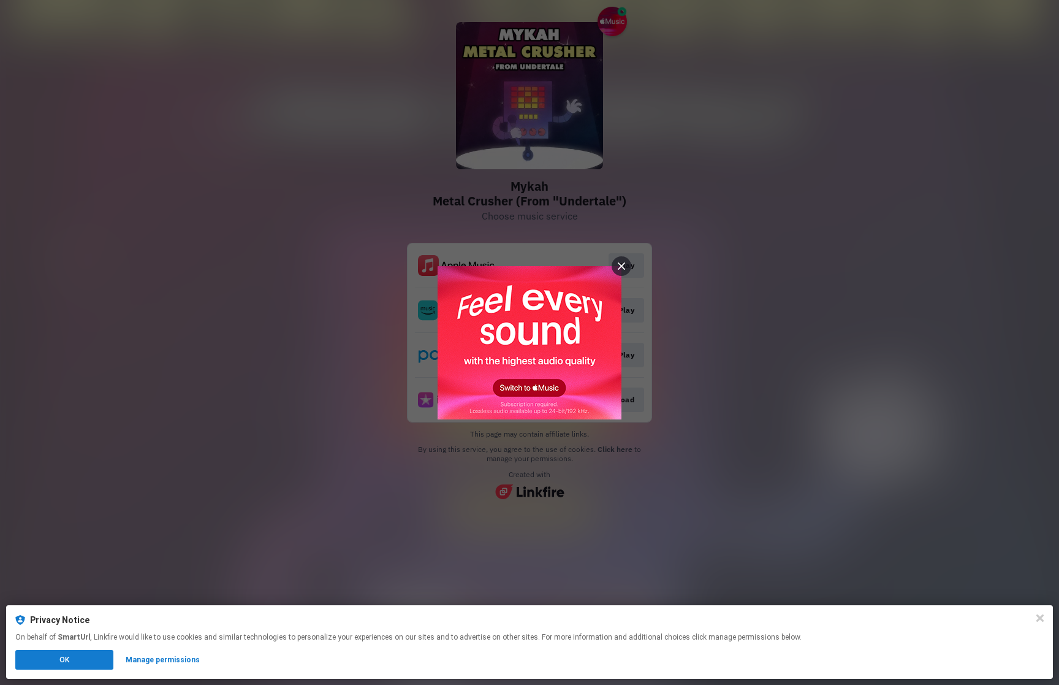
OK (64, 660)
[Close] (1040, 618)
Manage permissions (163, 660)
